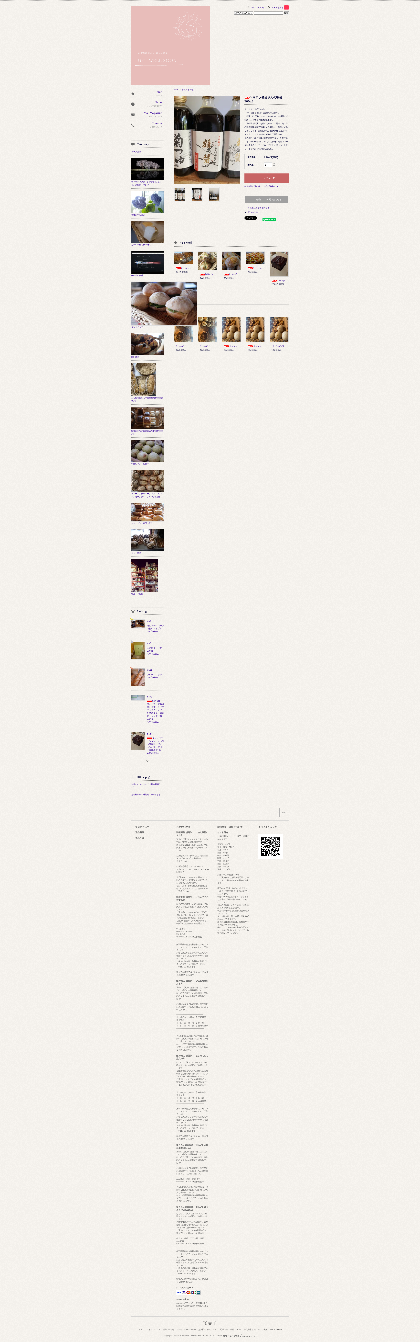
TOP (176, 89)
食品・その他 (187, 89)
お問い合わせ (168, 1329)
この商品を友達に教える (258, 208)
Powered (219, 1336)
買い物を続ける (255, 212)
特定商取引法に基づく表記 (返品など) (261, 186)
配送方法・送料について (231, 1329)
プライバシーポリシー (186, 1329)
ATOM (278, 1329)
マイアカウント (258, 7)
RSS (271, 1329)
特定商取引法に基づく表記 (255, 1329)
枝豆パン (209, 274)
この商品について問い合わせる (267, 199)
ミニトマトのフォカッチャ (265, 268)
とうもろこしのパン (238, 274)
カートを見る (279, 7)
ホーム (141, 1329)
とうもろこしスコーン (186, 346)
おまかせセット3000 (191, 268)
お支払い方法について (208, 1329)
